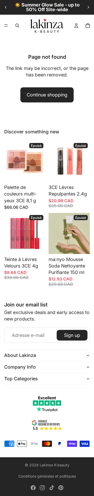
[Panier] (87, 25)
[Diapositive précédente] (5, 7)
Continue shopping (47, 94)
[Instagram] (42, 488)
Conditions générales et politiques (47, 476)
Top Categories (21, 378)
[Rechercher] (17, 25)
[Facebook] (33, 488)
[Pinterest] (61, 488)
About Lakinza (20, 355)
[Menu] (6, 25)
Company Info (20, 367)
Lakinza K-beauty (54, 465)
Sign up (72, 335)
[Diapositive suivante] (88, 7)
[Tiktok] (52, 488)
